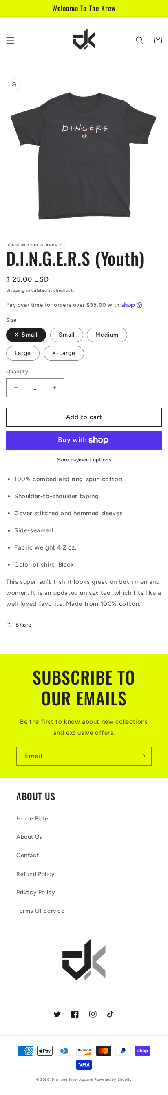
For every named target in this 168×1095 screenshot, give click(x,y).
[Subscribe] (142, 756)
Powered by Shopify (113, 1079)
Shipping (15, 290)
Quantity (17, 371)
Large (23, 353)
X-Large (63, 353)
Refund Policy (35, 874)
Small (67, 334)
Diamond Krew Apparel (72, 1079)
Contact (27, 855)
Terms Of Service (40, 910)
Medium (107, 334)
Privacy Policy (35, 892)
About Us (29, 836)
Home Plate (32, 818)
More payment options (84, 460)
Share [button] (23, 624)
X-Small (26, 334)
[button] (10, 40)
